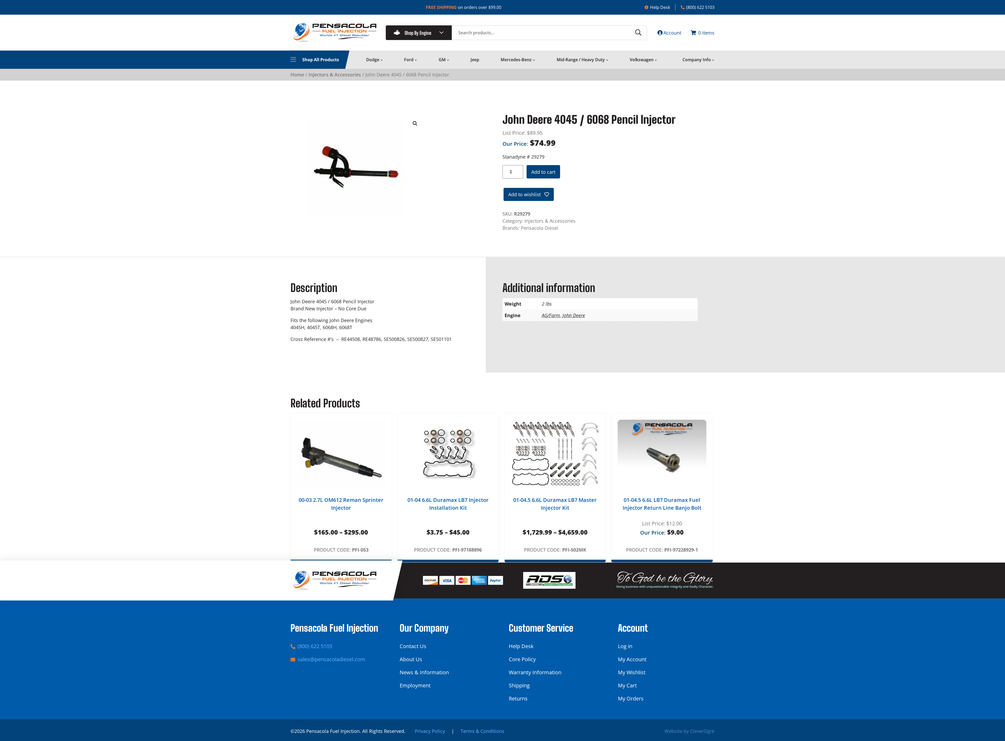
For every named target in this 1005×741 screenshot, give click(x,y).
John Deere (573, 315)
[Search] (638, 33)
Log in (625, 646)
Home (297, 74)
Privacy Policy (430, 731)
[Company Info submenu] (713, 60)
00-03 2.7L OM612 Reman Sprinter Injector (341, 503)
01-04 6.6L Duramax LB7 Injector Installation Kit (448, 503)
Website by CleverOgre (689, 731)
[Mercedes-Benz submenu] (534, 60)
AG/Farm (551, 315)
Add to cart (543, 172)
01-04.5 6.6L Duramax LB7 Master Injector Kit (555, 503)
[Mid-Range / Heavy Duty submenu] (607, 60)
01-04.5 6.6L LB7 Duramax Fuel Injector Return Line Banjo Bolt (662, 503)
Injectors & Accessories (335, 74)
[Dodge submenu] (381, 60)
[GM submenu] (448, 60)
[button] (415, 123)
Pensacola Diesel (539, 228)
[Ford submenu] (416, 60)
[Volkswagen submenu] (656, 60)
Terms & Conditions (482, 731)
